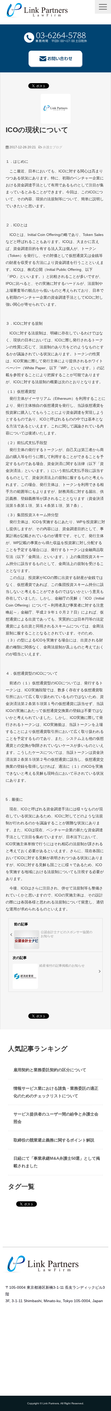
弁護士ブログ (52, 147)
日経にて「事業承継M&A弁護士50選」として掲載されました (56, 1162)
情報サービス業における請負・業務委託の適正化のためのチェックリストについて (55, 1092)
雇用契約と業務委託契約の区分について (49, 1070)
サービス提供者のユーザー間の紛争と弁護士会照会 (55, 1118)
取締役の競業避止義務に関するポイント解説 (53, 1140)
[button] (103, 7)
